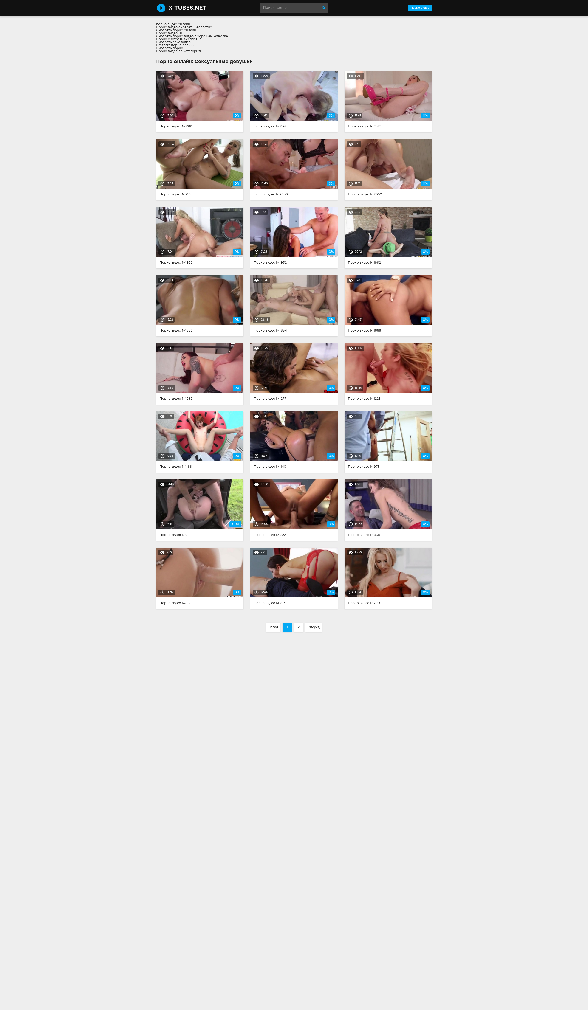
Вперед (314, 627)
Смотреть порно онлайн (176, 30)
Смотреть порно (169, 48)
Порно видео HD (170, 33)
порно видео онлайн (173, 24)
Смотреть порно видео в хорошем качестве (192, 36)
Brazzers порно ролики (175, 45)
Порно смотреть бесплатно (178, 39)
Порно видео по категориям (179, 51)
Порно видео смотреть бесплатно (184, 27)
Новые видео (420, 8)
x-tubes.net (187, 8)
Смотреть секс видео (173, 42)
